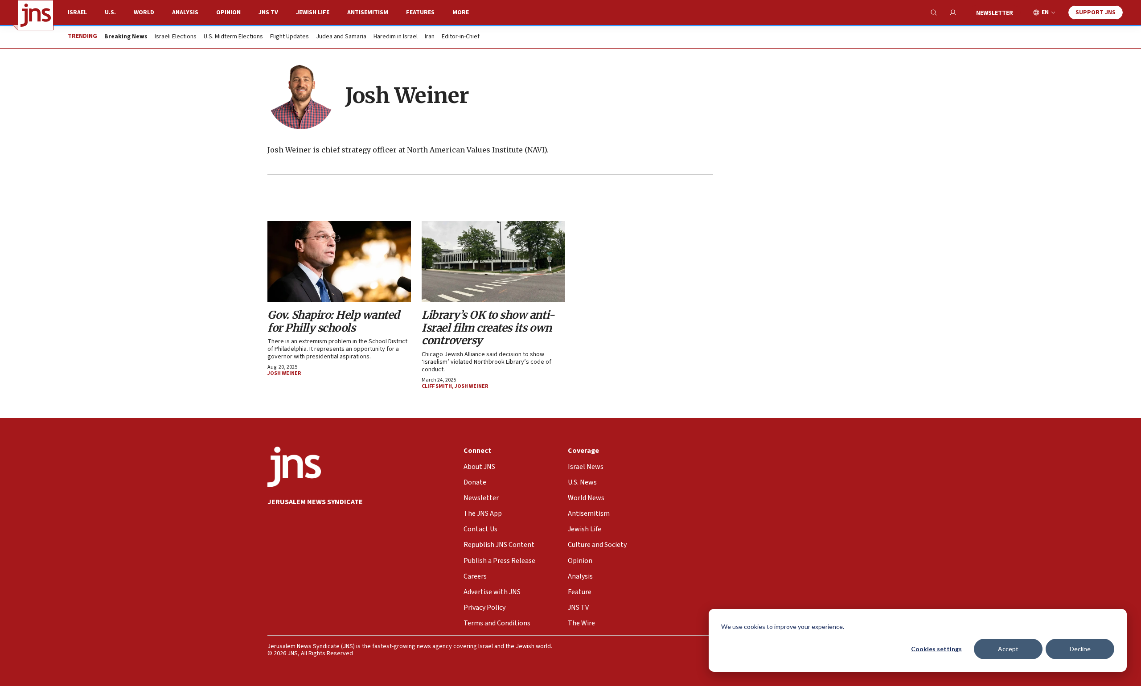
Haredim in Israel (395, 37)
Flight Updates (289, 37)
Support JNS (1095, 12)
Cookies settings (936, 649)
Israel (77, 12)
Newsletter (994, 12)
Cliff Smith (437, 386)
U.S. (110, 12)
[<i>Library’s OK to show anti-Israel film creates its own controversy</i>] (493, 261)
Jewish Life (312, 12)
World (144, 12)
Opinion (228, 12)
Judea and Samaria (341, 37)
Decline (1080, 649)
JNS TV (268, 12)
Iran (430, 37)
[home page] (36, 15)
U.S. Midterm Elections (233, 37)
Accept (1008, 649)
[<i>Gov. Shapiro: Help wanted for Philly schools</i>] (339, 261)
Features (420, 12)
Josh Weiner (284, 373)
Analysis (185, 12)
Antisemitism (367, 12)
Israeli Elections (176, 37)
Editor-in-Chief (461, 37)
